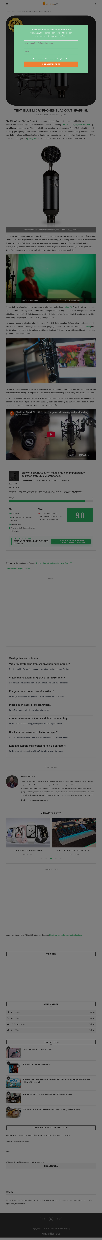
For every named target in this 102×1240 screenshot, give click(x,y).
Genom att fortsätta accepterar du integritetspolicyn (52, 59)
